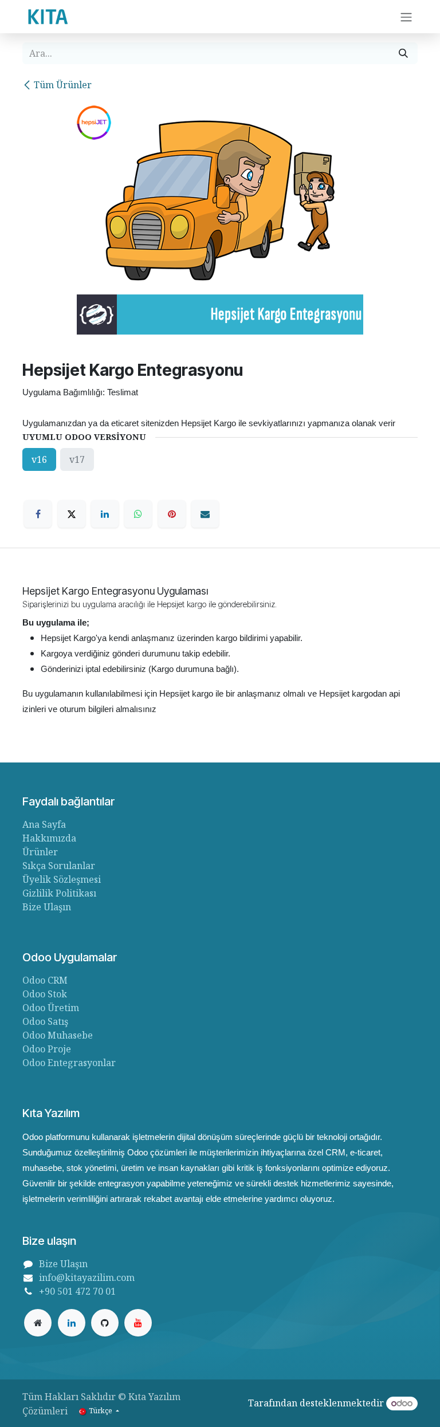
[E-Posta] (205, 514)
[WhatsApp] (138, 514)
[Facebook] (38, 514)
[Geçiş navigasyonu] (406, 17)
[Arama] (403, 53)
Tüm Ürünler (63, 84)
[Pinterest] (172, 514)
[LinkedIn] (105, 514)
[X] (71, 514)
